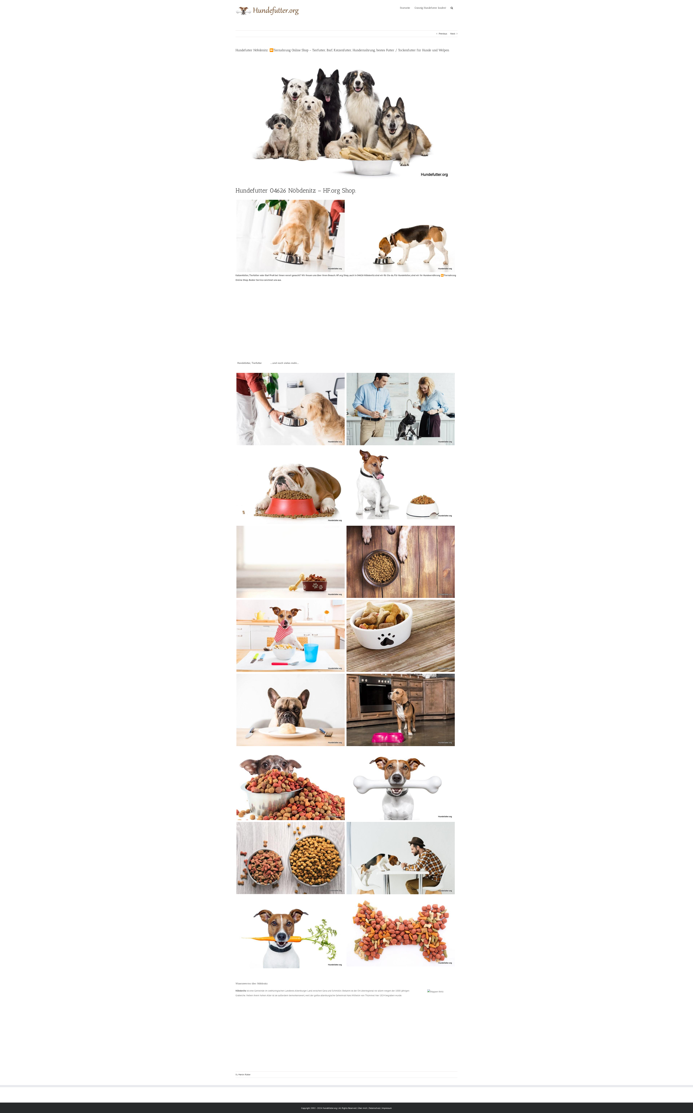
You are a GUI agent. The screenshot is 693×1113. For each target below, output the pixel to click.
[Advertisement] (344, 312)
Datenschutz (374, 1108)
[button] (452, 7)
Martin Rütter (244, 1074)
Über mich (362, 1108)
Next (452, 33)
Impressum (387, 1108)
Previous (443, 33)
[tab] (249, 363)
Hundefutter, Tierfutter (249, 363)
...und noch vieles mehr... (284, 363)
